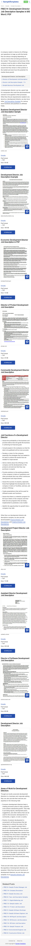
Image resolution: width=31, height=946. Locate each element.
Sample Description (15, 6)
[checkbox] (1, 1)
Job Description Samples (12, 101)
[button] (29, 2)
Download (8, 167)
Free (26, 1)
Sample (7, 6)
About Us (19, 941)
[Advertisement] (15, 32)
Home (2, 6)
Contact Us (12, 941)
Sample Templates (21, 943)
